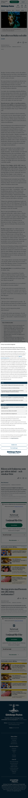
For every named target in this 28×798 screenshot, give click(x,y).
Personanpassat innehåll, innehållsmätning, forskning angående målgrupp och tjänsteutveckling (12, 391)
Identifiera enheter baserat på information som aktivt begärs (12, 401)
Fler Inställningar (14, 448)
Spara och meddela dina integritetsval (9, 413)
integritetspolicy (14, 438)
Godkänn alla (14, 444)
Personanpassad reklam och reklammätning (10, 388)
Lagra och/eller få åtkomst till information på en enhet (12, 385)
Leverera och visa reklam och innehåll (9, 410)
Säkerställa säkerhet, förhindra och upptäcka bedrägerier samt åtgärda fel (12, 408)
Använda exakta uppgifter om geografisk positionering (12, 397)
